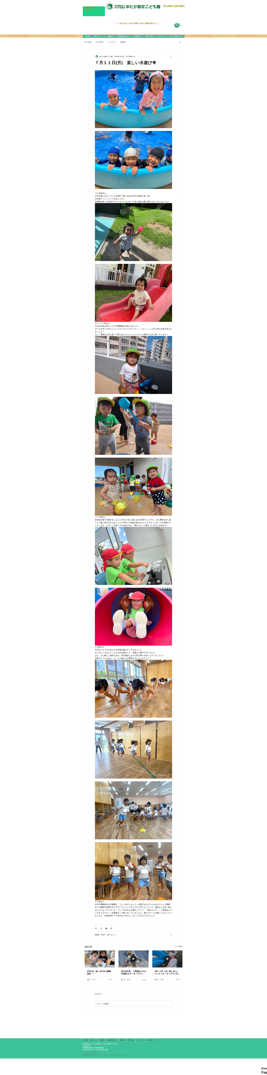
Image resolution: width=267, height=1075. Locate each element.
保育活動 (122, 42)
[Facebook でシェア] (96, 928)
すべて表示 (179, 946)
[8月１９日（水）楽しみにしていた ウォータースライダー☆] (167, 958)
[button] (98, 36)
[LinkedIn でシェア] (106, 928)
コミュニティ (112, 42)
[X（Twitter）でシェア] (101, 928)
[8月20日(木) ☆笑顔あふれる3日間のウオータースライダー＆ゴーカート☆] (133, 958)
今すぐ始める (99, 42)
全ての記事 (87, 42)
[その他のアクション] (171, 56)
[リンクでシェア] (111, 928)
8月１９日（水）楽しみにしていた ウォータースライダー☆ (167, 972)
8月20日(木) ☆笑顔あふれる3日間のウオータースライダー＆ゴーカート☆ (133, 972)
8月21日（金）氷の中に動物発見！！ (99, 972)
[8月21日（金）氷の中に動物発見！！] (100, 958)
